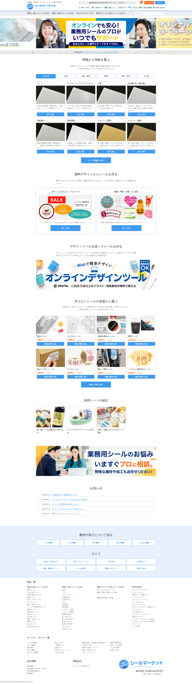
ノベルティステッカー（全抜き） (144, 619)
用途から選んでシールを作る (38, 13)
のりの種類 (72, 543)
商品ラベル (31, 590)
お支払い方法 (87, 645)
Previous (33, 52)
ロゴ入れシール (32, 592)
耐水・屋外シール (33, 604)
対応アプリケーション (81, 561)
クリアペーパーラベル (140, 599)
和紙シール (31, 621)
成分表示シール (32, 612)
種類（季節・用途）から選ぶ (107, 592)
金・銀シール (32, 624)
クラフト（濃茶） (68, 612)
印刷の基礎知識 (115, 642)
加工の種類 (120, 543)
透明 (106, 76)
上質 (63, 590)
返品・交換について (89, 650)
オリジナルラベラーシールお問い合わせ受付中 (70, 500)
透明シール (31, 597)
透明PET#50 (66, 614)
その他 (146, 76)
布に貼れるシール (33, 626)
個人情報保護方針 (33, 671)
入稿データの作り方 (50, 561)
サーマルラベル (137, 602)
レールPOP (136, 626)
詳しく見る (66, 228)
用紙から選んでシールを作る (63, 13)
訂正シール (31, 614)
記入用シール (32, 617)
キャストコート (67, 595)
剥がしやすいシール (34, 599)
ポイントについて (88, 652)
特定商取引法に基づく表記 (36, 668)
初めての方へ (59, 642)
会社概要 (30, 666)
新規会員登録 (149, 3)
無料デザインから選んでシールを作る (110, 13)
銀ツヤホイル (67, 617)
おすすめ (45, 76)
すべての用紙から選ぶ (96, 160)
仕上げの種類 (144, 543)
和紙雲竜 (65, 607)
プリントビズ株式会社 (81, 666)
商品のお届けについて (90, 647)
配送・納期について (50, 568)
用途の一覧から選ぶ (96, 384)
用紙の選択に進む (50, 344)
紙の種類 (96, 543)
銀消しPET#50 (67, 624)
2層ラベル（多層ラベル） (141, 595)
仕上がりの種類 (32, 652)
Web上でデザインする (85, 13)
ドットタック (137, 609)
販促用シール (32, 609)
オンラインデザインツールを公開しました (68, 509)
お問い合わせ (141, 568)
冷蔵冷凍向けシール (34, 595)
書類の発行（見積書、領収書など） (95, 642)
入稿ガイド (59, 647)
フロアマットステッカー (141, 614)
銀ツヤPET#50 (67, 619)
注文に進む (50, 114)
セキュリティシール (139, 604)
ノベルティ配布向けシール (36, 607)
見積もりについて (111, 568)
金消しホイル (67, 629)
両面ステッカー (137, 617)
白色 (66, 76)
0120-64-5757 (103, 3)
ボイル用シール (137, 612)
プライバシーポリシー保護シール (144, 607)
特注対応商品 (137, 587)
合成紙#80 (66, 597)
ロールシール (32, 602)
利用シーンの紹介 (116, 645)
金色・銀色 (86, 76)
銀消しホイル (67, 621)
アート (64, 592)
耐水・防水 (126, 76)
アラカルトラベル (138, 597)
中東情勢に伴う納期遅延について (64, 495)
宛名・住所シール (33, 619)
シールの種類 (47, 543)
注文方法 (111, 561)
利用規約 (30, 673)
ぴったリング (137, 624)
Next (159, 52)
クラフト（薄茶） (68, 609)
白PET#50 (66, 599)
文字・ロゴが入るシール (106, 590)
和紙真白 (65, 604)
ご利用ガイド (141, 561)
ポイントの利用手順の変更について (101, 52)
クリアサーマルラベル (140, 590)
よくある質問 (81, 568)
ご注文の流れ (59, 652)
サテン (64, 602)
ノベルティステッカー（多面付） (144, 621)
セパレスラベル (137, 592)
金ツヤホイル (67, 626)
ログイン (160, 3)
